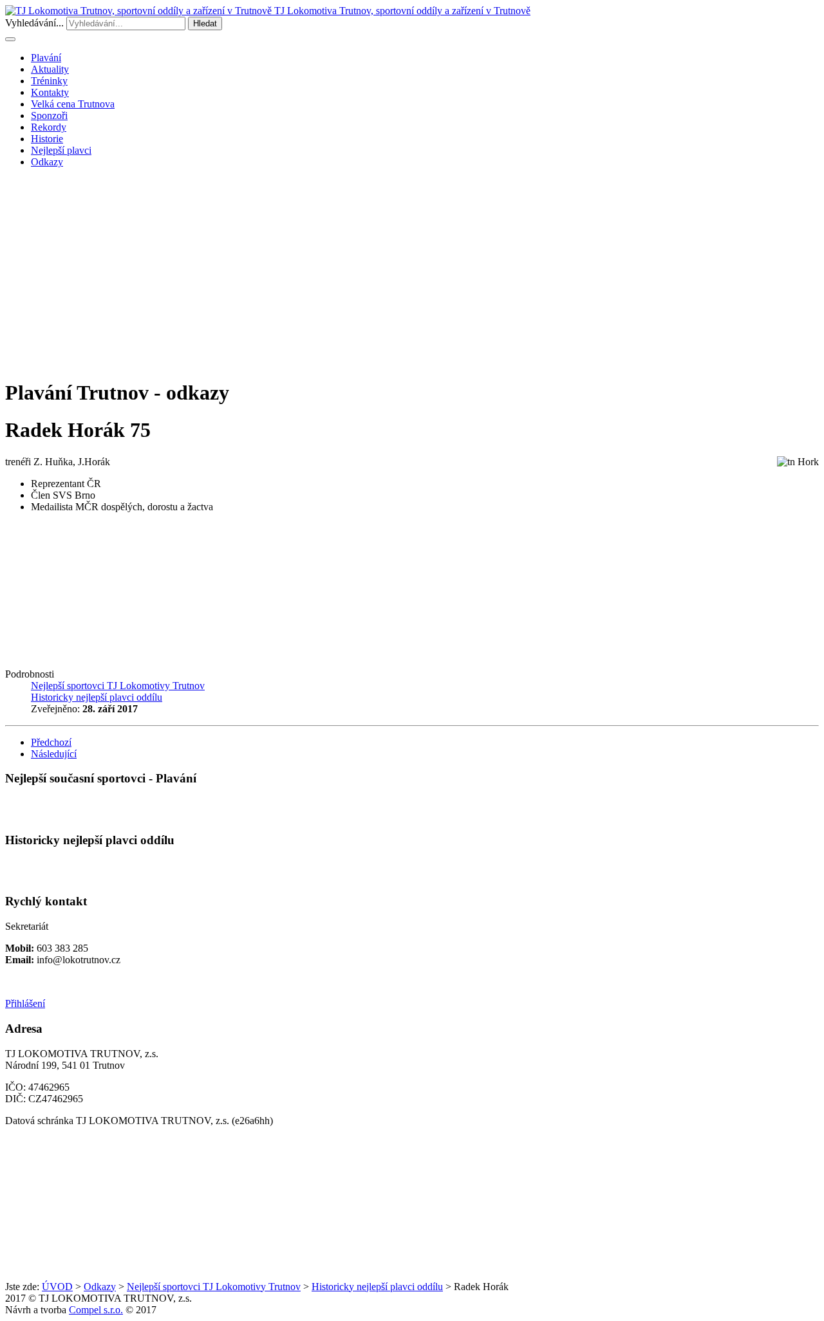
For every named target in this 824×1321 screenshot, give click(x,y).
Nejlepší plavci (61, 150)
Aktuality (50, 69)
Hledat (205, 23)
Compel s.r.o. (96, 1309)
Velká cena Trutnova (73, 103)
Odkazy (47, 161)
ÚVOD (57, 1286)
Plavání (46, 57)
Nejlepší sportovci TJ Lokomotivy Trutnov (214, 1286)
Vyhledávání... (34, 22)
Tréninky (49, 80)
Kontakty (50, 92)
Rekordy (48, 127)
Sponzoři (49, 115)
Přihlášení (25, 1003)
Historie (47, 138)
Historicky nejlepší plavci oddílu (377, 1286)
